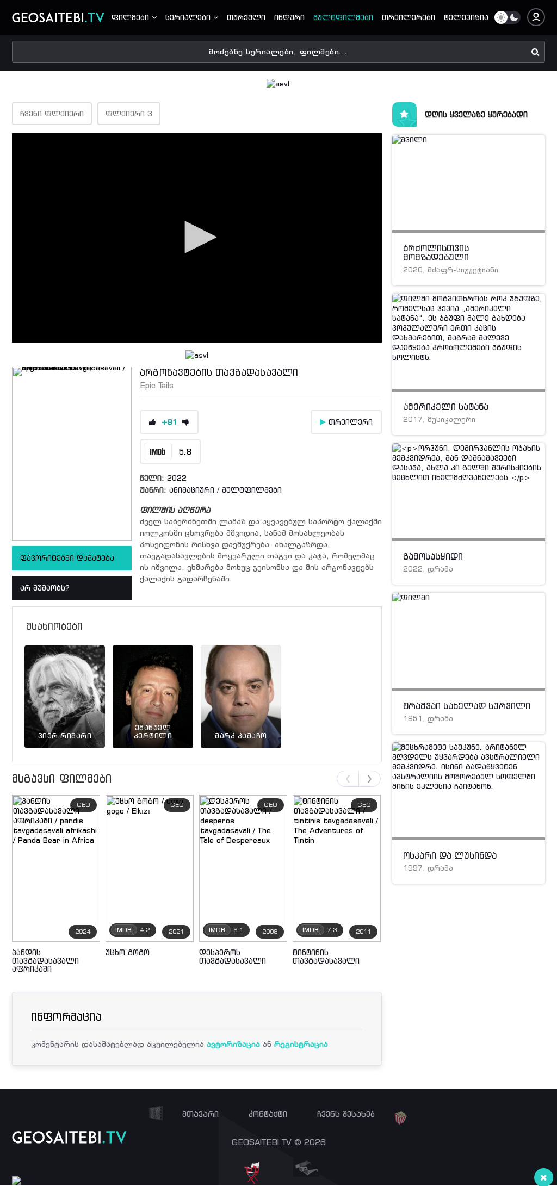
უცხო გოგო (128, 952)
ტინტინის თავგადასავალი (326, 956)
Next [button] (369, 779)
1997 (413, 868)
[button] (197, 237)
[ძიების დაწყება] (535, 51)
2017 (413, 419)
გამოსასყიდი (433, 556)
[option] (65, 683)
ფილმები (132, 17)
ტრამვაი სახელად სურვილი (466, 705)
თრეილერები (408, 17)
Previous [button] (348, 779)
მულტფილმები (343, 17)
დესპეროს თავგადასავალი (232, 956)
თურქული (246, 17)
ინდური (289, 17)
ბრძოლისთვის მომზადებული (436, 253)
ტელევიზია (466, 17)
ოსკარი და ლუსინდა (450, 855)
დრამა (440, 569)
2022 (177, 478)
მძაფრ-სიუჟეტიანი (463, 270)
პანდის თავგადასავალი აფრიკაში (45, 960)
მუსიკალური (451, 419)
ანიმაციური (191, 490)
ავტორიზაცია (233, 1044)
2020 (413, 270)
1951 (413, 718)
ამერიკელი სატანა (445, 406)
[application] (197, 238)
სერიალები (189, 17)
